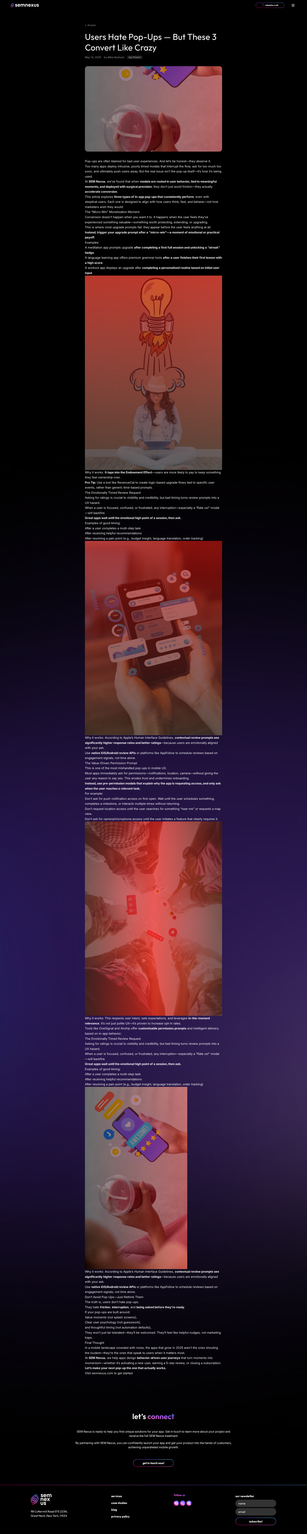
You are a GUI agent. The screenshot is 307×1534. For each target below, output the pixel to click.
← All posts (90, 25)
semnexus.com (102, 1373)
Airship (125, 1028)
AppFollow (167, 753)
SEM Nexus (97, 181)
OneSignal (106, 1028)
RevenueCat (125, 482)
